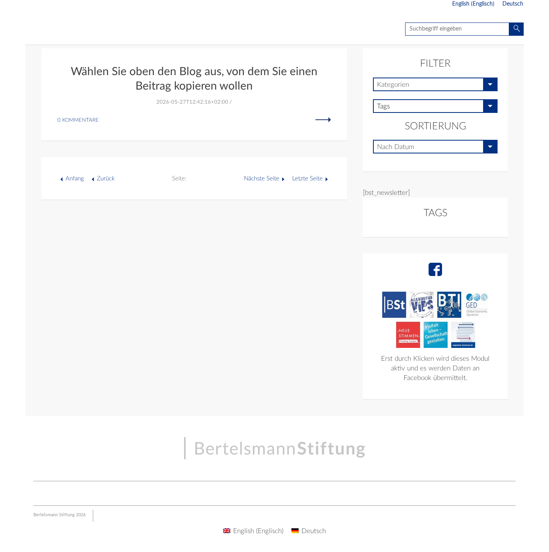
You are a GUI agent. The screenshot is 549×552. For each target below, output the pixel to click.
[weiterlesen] (323, 119)
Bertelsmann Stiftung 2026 (59, 515)
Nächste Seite (261, 179)
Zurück (106, 179)
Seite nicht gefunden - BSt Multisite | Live (72, 30)
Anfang (75, 179)
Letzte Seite (307, 179)
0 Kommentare (78, 120)
